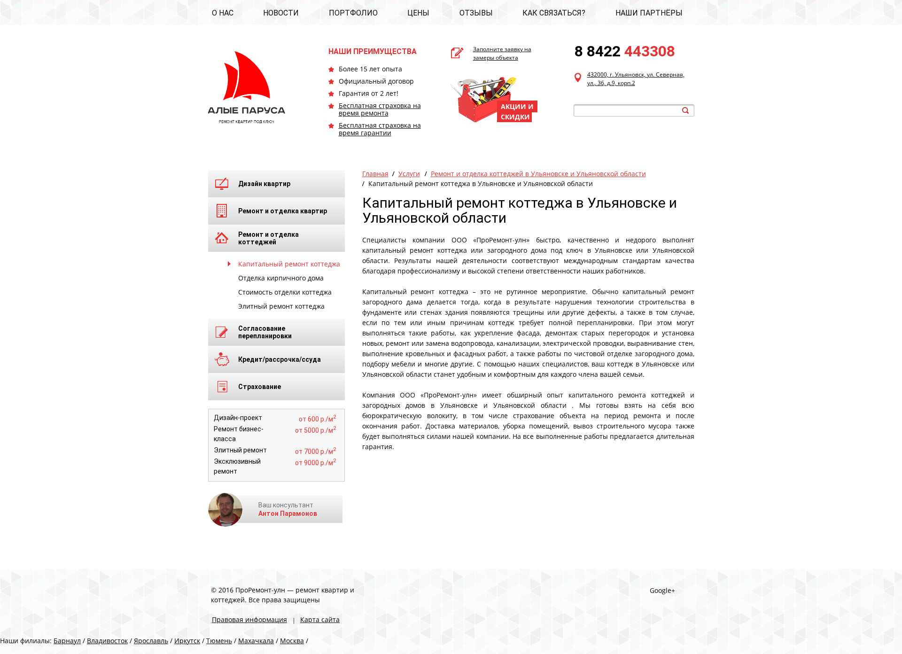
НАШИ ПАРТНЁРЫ (649, 12)
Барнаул (67, 640)
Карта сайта (320, 619)
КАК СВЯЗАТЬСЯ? (553, 12)
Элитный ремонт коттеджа (281, 306)
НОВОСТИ (281, 12)
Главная (375, 173)
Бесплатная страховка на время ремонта (380, 109)
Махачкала (256, 640)
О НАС (222, 12)
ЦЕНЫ (418, 12)
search (685, 110)
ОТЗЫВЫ (476, 12)
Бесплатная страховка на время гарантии (380, 129)
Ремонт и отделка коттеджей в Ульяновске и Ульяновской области (538, 173)
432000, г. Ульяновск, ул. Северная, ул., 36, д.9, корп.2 (635, 78)
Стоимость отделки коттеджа (285, 292)
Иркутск (187, 640)
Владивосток (107, 640)
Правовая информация (249, 619)
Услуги (409, 173)
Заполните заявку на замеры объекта (502, 53)
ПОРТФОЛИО (353, 12)
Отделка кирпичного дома (281, 277)
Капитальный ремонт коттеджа (289, 263)
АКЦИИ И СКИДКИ (517, 111)
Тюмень (219, 640)
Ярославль (151, 640)
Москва (292, 640)
